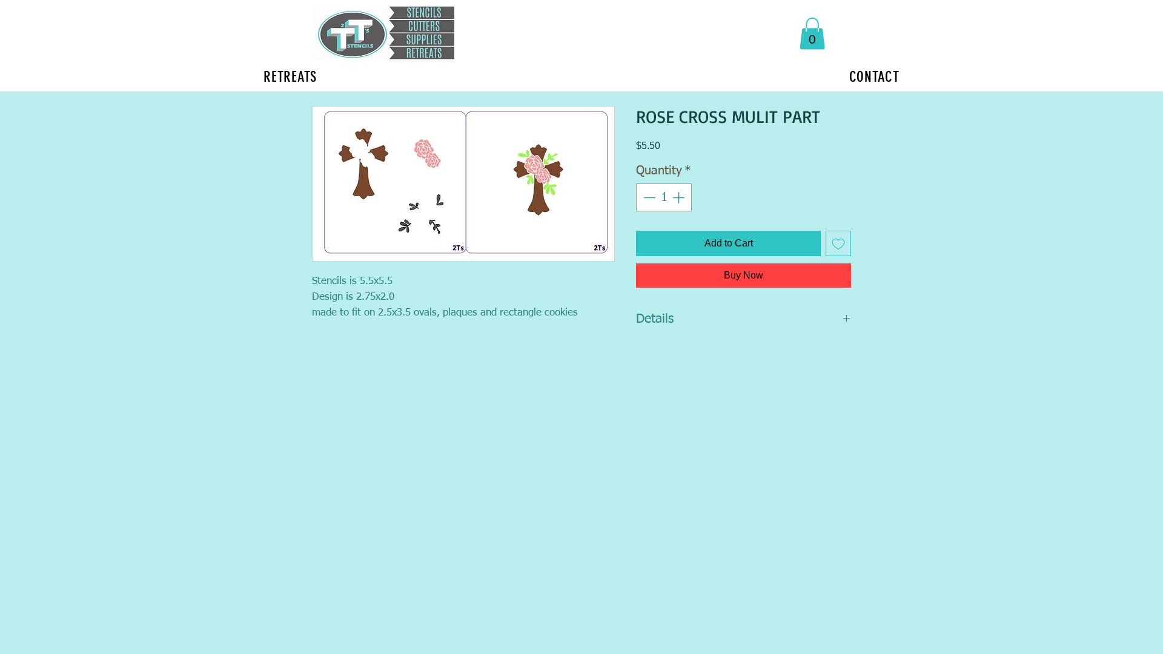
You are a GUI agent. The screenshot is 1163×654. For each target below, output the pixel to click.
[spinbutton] (663, 197)
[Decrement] (648, 197)
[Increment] (679, 197)
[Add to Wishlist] (838, 243)
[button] (812, 34)
